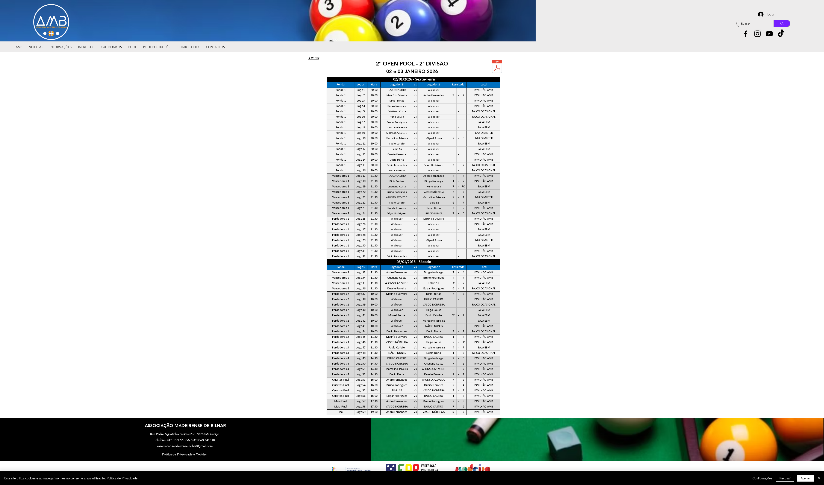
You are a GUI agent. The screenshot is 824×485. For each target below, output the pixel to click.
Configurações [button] (762, 478)
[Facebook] (745, 33)
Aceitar (805, 478)
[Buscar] (782, 23)
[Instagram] (757, 33)
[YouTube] (769, 33)
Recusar (785, 478)
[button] (60, 47)
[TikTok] (781, 33)
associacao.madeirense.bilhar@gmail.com (185, 446)
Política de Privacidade (122, 478)
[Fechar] (818, 478)
